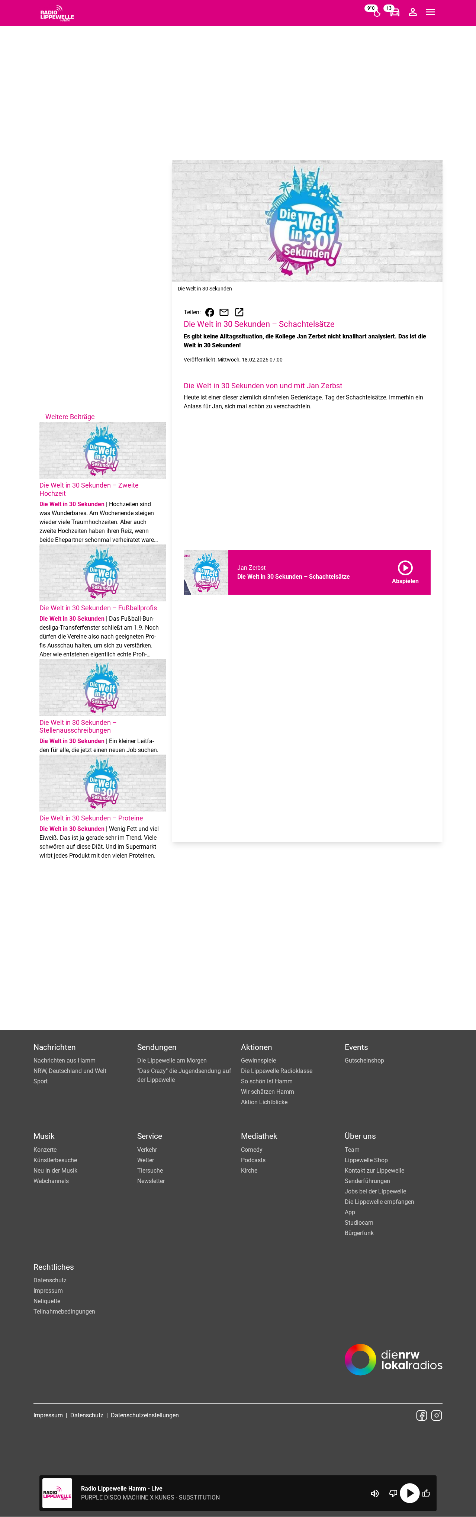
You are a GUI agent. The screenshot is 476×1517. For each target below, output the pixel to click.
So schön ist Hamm (267, 1081)
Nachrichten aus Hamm (64, 1060)
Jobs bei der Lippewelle (375, 1191)
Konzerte (45, 1149)
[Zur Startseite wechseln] (57, 13)
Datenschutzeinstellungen (145, 1415)
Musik (44, 1136)
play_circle (410, 1493)
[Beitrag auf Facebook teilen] (209, 312)
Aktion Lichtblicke (264, 1102)
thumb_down (393, 1493)
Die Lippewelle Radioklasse (276, 1070)
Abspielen (405, 571)
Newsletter (151, 1181)
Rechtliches (53, 1267)
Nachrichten (54, 1047)
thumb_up (426, 1493)
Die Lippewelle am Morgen (172, 1060)
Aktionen (256, 1047)
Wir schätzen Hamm (267, 1091)
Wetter (145, 1160)
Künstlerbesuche (55, 1160)
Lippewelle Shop (366, 1160)
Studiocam (359, 1222)
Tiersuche (150, 1170)
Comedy (252, 1149)
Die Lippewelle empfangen (379, 1201)
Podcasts (253, 1160)
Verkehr (147, 1149)
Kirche (249, 1170)
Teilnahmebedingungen (64, 1311)
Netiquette (46, 1301)
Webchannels (51, 1181)
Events (356, 1047)
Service (149, 1136)
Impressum (48, 1290)
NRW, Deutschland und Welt (69, 1070)
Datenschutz (50, 1280)
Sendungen (157, 1047)
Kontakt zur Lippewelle (374, 1170)
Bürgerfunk (359, 1233)
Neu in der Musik (55, 1170)
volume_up (375, 1493)
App (350, 1212)
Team (352, 1149)
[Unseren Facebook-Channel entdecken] (422, 1415)
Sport (40, 1081)
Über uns (360, 1136)
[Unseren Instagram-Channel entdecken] (437, 1415)
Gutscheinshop (364, 1060)
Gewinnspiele (258, 1060)
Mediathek (259, 1136)
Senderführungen (367, 1181)
